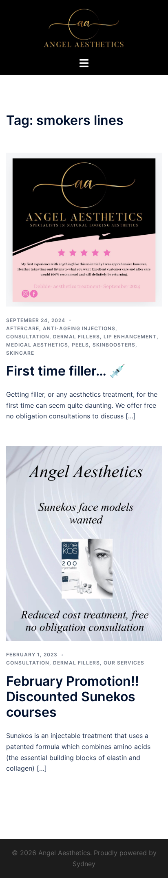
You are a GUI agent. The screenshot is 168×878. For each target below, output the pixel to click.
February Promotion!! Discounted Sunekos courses (72, 696)
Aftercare (22, 328)
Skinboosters (114, 345)
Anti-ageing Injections (79, 328)
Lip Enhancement (130, 336)
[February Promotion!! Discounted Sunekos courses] (84, 543)
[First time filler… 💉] (84, 229)
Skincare (20, 353)
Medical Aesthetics (37, 345)
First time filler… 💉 (66, 371)
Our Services (124, 663)
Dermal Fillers (76, 336)
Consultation (27, 336)
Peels (80, 345)
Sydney (84, 864)
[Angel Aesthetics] (83, 28)
